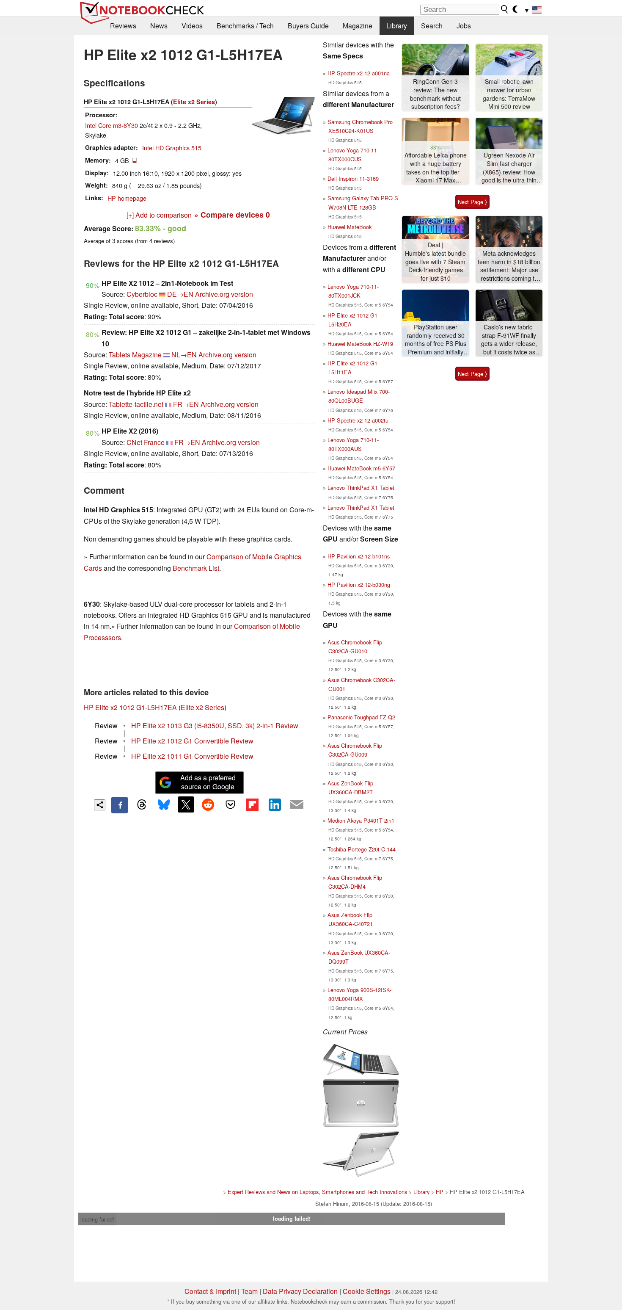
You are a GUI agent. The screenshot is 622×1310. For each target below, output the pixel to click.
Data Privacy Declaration (300, 1291)
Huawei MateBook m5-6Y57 (361, 468)
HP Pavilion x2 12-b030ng (359, 584)
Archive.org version (224, 294)
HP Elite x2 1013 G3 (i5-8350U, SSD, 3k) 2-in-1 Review (214, 725)
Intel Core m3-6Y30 (111, 125)
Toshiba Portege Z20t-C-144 (362, 849)
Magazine (357, 25)
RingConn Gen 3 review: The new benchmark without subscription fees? (435, 94)
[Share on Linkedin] (275, 804)
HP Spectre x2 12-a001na (359, 73)
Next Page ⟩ (472, 202)
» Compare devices (232, 214)
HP (439, 1192)
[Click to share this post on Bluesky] (164, 805)
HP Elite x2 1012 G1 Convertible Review (192, 741)
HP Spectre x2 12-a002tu (358, 420)
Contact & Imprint (210, 1291)
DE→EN (180, 294)
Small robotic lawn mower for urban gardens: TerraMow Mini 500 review (509, 94)
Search (432, 25)
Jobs (464, 25)
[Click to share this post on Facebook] (119, 805)
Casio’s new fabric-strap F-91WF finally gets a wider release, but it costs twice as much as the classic (509, 340)
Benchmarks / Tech (245, 25)
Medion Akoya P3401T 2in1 (361, 820)
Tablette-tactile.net (136, 404)
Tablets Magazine (135, 354)
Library (396, 25)
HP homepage (126, 197)
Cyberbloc (142, 294)
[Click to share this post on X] (186, 804)
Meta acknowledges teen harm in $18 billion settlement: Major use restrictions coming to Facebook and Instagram (509, 266)
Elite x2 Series (194, 101)
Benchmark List (196, 568)
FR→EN (186, 404)
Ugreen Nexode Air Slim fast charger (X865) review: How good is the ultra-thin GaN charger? (509, 168)
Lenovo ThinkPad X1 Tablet (361, 488)
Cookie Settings (367, 1291)
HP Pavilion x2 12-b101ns (359, 556)
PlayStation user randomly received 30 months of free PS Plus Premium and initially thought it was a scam (435, 340)
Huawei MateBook (350, 227)
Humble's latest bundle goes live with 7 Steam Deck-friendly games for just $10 (435, 265)
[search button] (505, 9)
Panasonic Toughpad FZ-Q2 (361, 717)
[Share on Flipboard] (252, 804)
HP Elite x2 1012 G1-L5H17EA (130, 707)
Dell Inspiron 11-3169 (353, 178)
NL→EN (184, 354)
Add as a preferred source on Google (208, 782)
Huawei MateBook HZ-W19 (360, 344)
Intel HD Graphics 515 (171, 147)
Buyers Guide (308, 25)
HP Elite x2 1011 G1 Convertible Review (192, 756)
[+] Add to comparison (159, 215)
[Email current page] (297, 805)
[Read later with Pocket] (230, 804)
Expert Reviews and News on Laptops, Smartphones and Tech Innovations (317, 1192)
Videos (192, 25)
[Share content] (99, 805)
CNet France (146, 442)
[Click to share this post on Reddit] (208, 804)
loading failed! (97, 1219)
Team (249, 1291)
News (159, 25)
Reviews (123, 25)
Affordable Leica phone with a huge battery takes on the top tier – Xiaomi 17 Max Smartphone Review (436, 168)
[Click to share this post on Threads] (142, 805)
